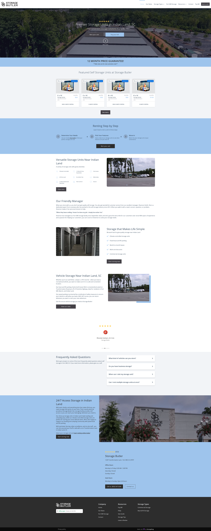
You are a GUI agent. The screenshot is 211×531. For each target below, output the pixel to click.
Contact (100, 517)
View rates (61, 189)
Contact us (130, 486)
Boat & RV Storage (143, 511)
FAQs (119, 511)
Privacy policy (62, 529)
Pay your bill (115, 35)
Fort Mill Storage (103, 514)
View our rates (66, 306)
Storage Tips (122, 517)
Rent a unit (205, 4)
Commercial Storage (144, 507)
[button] (105, 35)
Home (100, 507)
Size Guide (121, 514)
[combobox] (69, 511)
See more (105, 112)
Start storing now (114, 261)
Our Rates (101, 511)
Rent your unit (94, 35)
